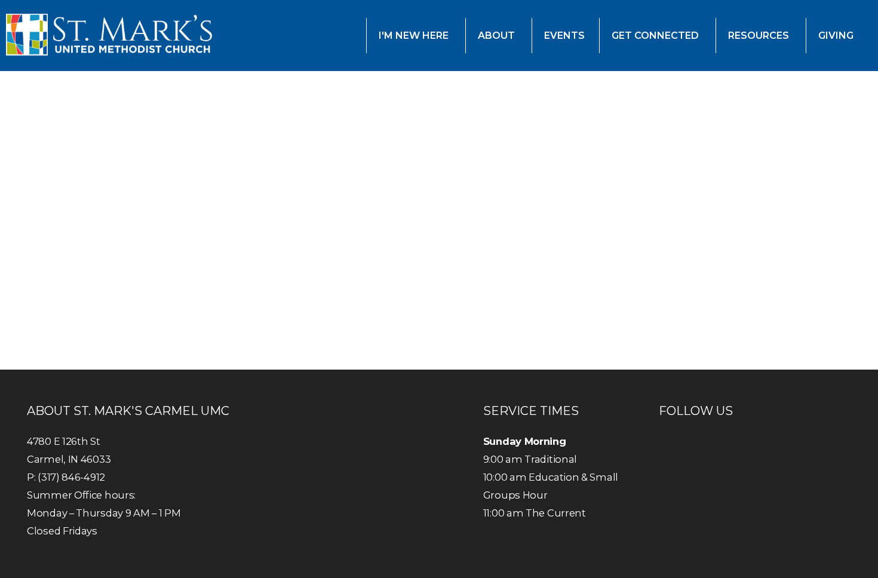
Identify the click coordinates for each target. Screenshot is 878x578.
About (497, 35)
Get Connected (656, 35)
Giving (837, 35)
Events (564, 35)
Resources (759, 35)
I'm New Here (415, 35)
